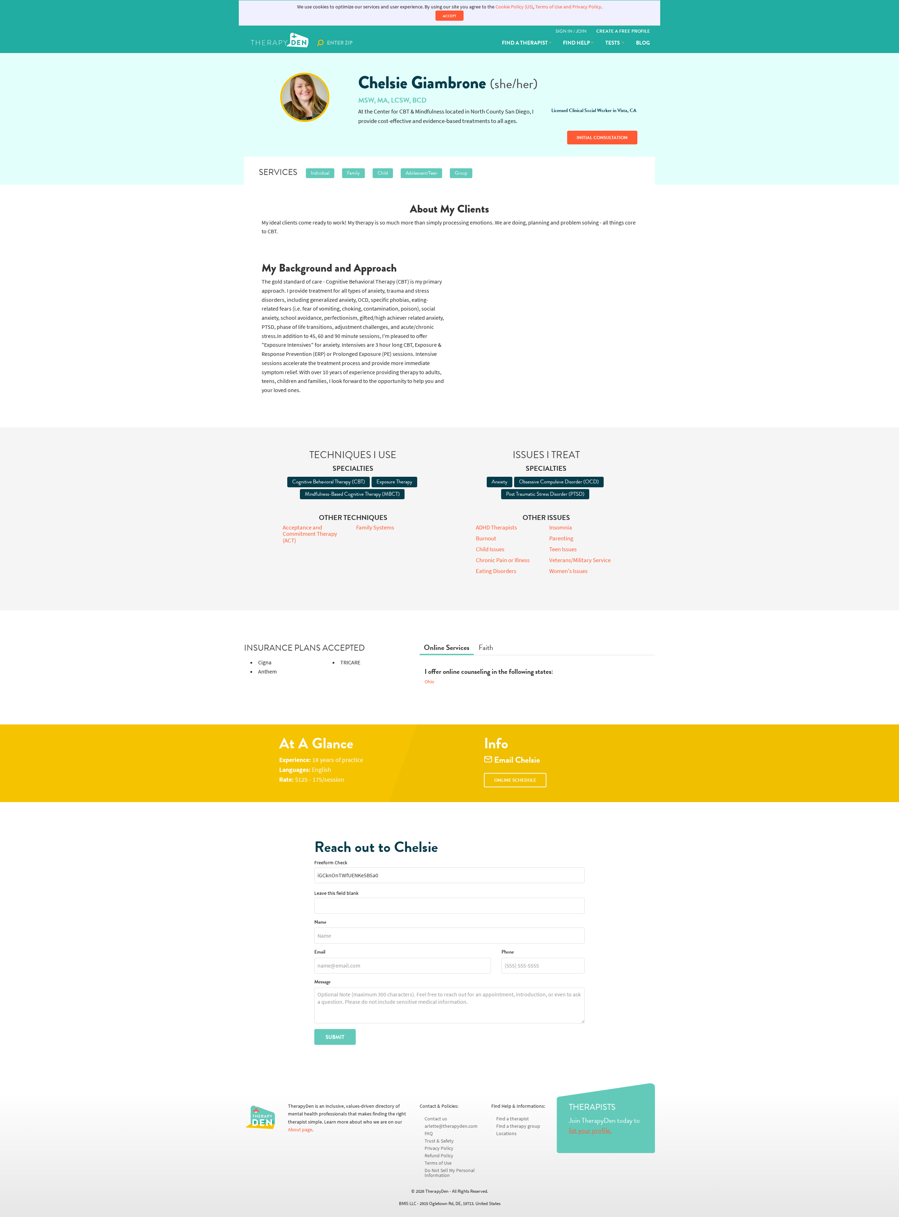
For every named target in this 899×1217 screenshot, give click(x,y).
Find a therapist (525, 43)
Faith (486, 647)
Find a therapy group (518, 1126)
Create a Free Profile (623, 31)
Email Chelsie (516, 760)
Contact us (436, 1118)
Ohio (429, 681)
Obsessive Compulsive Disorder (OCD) (559, 482)
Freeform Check (330, 862)
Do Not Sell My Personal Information (450, 1173)
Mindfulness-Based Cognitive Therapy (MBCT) (352, 494)
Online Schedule (515, 780)
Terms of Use (438, 1163)
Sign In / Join (571, 31)
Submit (335, 1037)
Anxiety (499, 482)
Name (320, 922)
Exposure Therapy (394, 482)
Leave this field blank (336, 893)
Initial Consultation (602, 137)
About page (300, 1129)
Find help (576, 43)
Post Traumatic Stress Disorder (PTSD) (545, 494)
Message (322, 982)
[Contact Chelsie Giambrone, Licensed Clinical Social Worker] (305, 97)
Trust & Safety (439, 1141)
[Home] (280, 43)
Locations (506, 1133)
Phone (507, 952)
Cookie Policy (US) (514, 7)
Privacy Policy (439, 1148)
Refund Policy (439, 1155)
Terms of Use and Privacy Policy (568, 7)
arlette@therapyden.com (451, 1126)
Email (319, 952)
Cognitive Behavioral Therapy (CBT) (328, 482)
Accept (449, 16)
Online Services (447, 647)
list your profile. (590, 1130)
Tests (613, 43)
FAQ (429, 1133)
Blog (643, 43)
